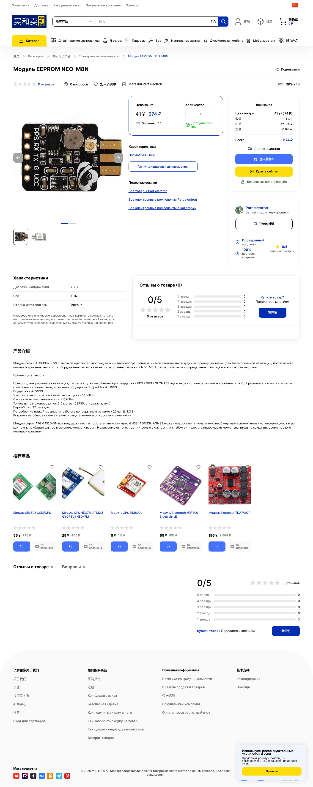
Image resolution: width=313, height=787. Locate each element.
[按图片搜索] (213, 21)
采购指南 (94, 679)
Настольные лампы (185, 40)
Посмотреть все (142, 155)
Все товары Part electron (148, 191)
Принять (272, 771)
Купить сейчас (267, 171)
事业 (16, 687)
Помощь (132, 5)
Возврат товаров (101, 738)
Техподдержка (248, 679)
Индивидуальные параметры (166, 166)
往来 (16, 712)
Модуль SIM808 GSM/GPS (32, 512)
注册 (91, 687)
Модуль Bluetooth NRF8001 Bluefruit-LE (179, 514)
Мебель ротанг (264, 40)
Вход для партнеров (29, 721)
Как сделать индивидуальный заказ (116, 729)
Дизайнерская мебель (226, 40)
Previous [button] (18, 158)
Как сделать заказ (67, 5)
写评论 (272, 312)
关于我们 (19, 679)
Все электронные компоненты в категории (162, 208)
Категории (36, 56)
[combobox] (74, 21)
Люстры (116, 40)
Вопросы (73, 566)
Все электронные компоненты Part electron (163, 199)
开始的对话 (266, 224)
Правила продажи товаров (183, 687)
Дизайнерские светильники (79, 40)
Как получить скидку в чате (110, 712)
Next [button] (118, 158)
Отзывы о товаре (33, 566)
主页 (16, 56)
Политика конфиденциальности (187, 679)
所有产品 (292, 40)
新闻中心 (19, 704)
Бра (158, 40)
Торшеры (139, 40)
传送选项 (168, 695)
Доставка (41, 5)
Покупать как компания (103, 5)
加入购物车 (267, 159)
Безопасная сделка (103, 704)
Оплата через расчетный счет (186, 712)
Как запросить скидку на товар (113, 721)
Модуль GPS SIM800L (126, 512)
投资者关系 (21, 695)
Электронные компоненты (99, 56)
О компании (20, 5)
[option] (68, 158)
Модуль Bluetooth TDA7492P (229, 512)
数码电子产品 (61, 56)
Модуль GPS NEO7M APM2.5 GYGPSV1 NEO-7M (83, 514)
